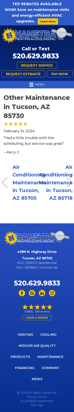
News (37, 379)
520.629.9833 (36, 56)
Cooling (48, 335)
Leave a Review (37, 317)
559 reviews (42, 311)
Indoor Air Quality (37, 346)
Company (50, 368)
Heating (25, 335)
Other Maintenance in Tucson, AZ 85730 (37, 107)
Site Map (37, 405)
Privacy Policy (37, 397)
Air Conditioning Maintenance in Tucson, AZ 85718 (56, 182)
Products (20, 357)
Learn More (48, 21)
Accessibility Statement (37, 401)
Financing (24, 368)
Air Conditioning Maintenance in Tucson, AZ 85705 (29, 182)
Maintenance (50, 357)
